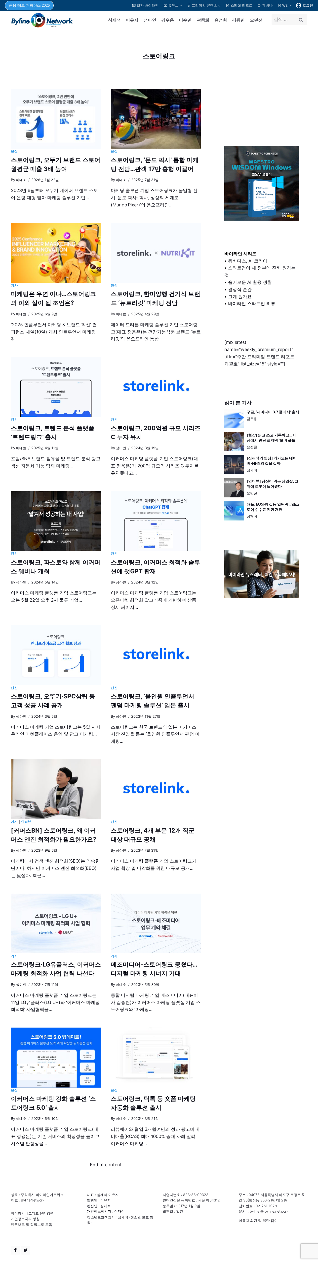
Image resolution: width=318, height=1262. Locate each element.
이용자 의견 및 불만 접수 (258, 1220)
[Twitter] (25, 1250)
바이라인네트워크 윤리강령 (32, 1213)
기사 (14, 285)
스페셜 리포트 (241, 5)
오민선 (256, 20)
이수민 (185, 20)
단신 (14, 151)
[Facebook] (15, 1250)
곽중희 (203, 20)
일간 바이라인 (148, 5)
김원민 (238, 20)
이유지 (132, 20)
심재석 (114, 20)
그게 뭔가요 (240, 296)
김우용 (167, 20)
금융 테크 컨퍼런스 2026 (29, 5)
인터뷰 (26, 822)
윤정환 (220, 20)
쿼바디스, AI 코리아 (247, 260)
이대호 (21, 180)
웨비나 (267, 5)
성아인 (150, 20)
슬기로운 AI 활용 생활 (250, 282)
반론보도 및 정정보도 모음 (31, 1224)
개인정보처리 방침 (25, 1219)
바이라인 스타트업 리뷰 (251, 303)
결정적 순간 (240, 289)
